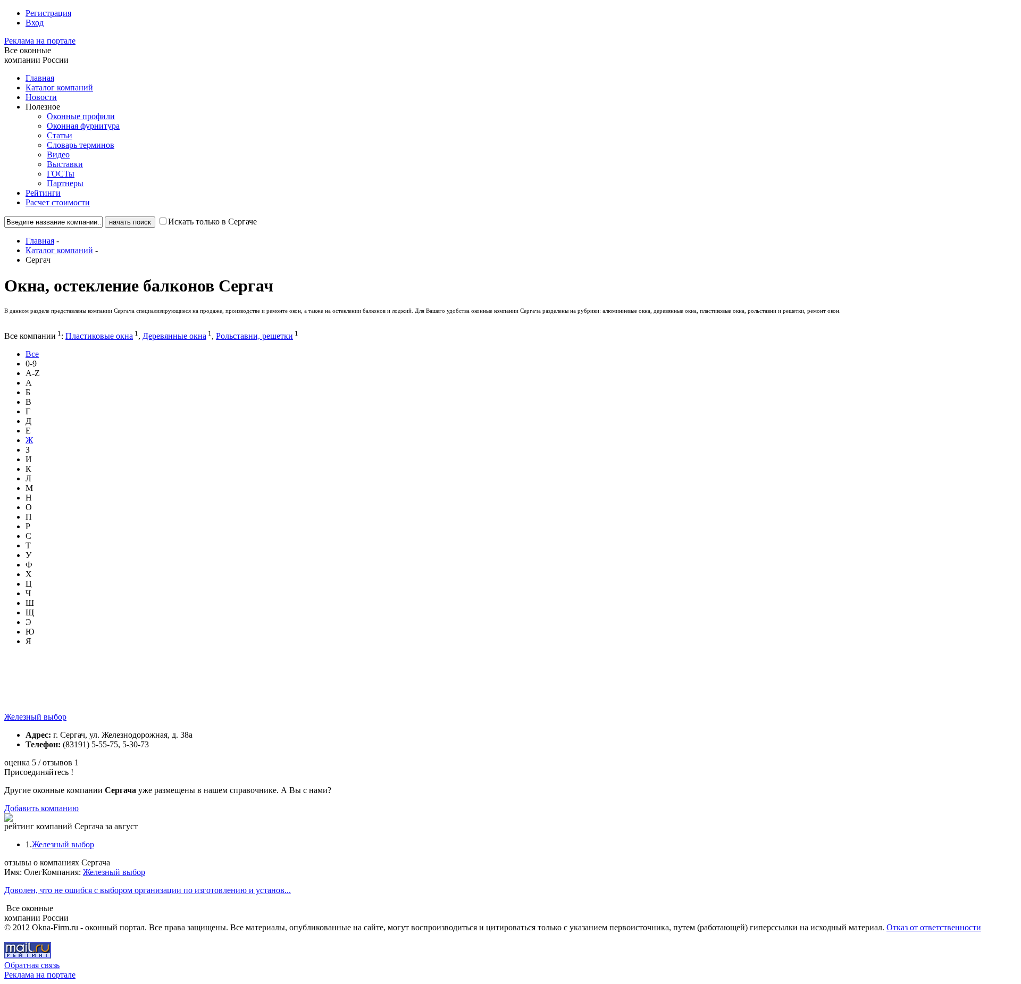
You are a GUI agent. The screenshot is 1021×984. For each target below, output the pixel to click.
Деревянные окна (174, 335)
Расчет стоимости (58, 202)
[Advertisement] (197, 688)
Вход (35, 22)
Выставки (65, 164)
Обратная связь (32, 965)
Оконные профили (81, 116)
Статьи (59, 135)
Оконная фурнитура (83, 125)
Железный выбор (35, 716)
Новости (41, 97)
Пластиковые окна (99, 335)
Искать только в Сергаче (212, 221)
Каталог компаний (59, 87)
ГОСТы (60, 173)
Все (32, 353)
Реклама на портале (40, 40)
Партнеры (65, 183)
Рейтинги (43, 192)
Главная (40, 77)
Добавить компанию (41, 808)
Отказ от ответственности (933, 927)
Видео (58, 154)
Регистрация (48, 13)
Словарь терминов (80, 144)
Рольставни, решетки (254, 335)
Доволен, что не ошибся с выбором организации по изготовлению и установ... (147, 890)
